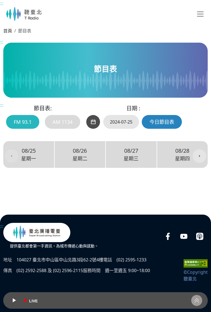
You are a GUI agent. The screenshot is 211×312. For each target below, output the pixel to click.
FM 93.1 (23, 122)
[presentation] (11, 156)
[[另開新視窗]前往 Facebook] (168, 236)
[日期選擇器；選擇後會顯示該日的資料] (93, 122)
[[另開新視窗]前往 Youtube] (184, 236)
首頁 (7, 31)
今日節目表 (161, 122)
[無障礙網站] (196, 263)
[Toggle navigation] (200, 14)
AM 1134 (62, 122)
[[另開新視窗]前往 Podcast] (200, 236)
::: (1, 3)
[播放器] (105, 300)
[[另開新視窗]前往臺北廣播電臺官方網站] (36, 232)
